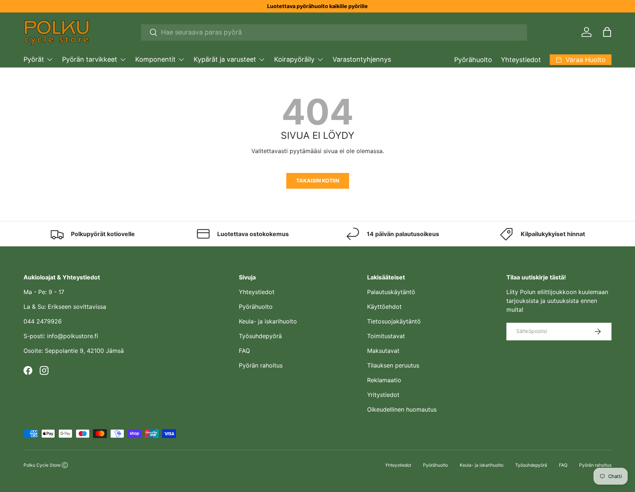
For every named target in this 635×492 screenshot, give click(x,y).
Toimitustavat (386, 336)
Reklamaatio (384, 380)
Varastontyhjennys (362, 59)
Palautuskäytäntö (391, 292)
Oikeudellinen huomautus (402, 409)
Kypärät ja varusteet (225, 59)
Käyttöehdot (384, 306)
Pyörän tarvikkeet (89, 59)
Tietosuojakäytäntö (394, 321)
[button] (607, 32)
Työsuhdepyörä (260, 336)
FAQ (244, 350)
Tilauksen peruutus (393, 365)
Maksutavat (383, 350)
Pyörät (34, 59)
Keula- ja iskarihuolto (268, 321)
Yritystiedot (383, 394)
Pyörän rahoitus (261, 365)
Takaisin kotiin (317, 180)
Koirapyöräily (294, 59)
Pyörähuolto (473, 60)
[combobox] (334, 32)
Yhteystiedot (521, 60)
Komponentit (155, 59)
